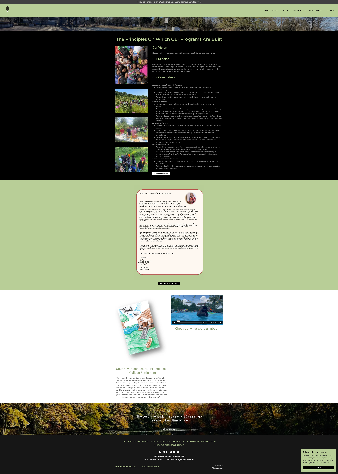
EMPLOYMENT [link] (176, 442)
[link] (7, 10)
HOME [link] (266, 11)
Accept (318, 467)
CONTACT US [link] (159, 445)
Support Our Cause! (161, 173)
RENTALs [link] (330, 11)
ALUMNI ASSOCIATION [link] (191, 442)
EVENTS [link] (145, 442)
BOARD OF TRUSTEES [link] (208, 442)
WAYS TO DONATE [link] (134, 442)
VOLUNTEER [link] (154, 442)
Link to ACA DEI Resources (168, 283)
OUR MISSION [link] (165, 442)
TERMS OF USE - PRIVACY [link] (174, 445)
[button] (275, 11)
